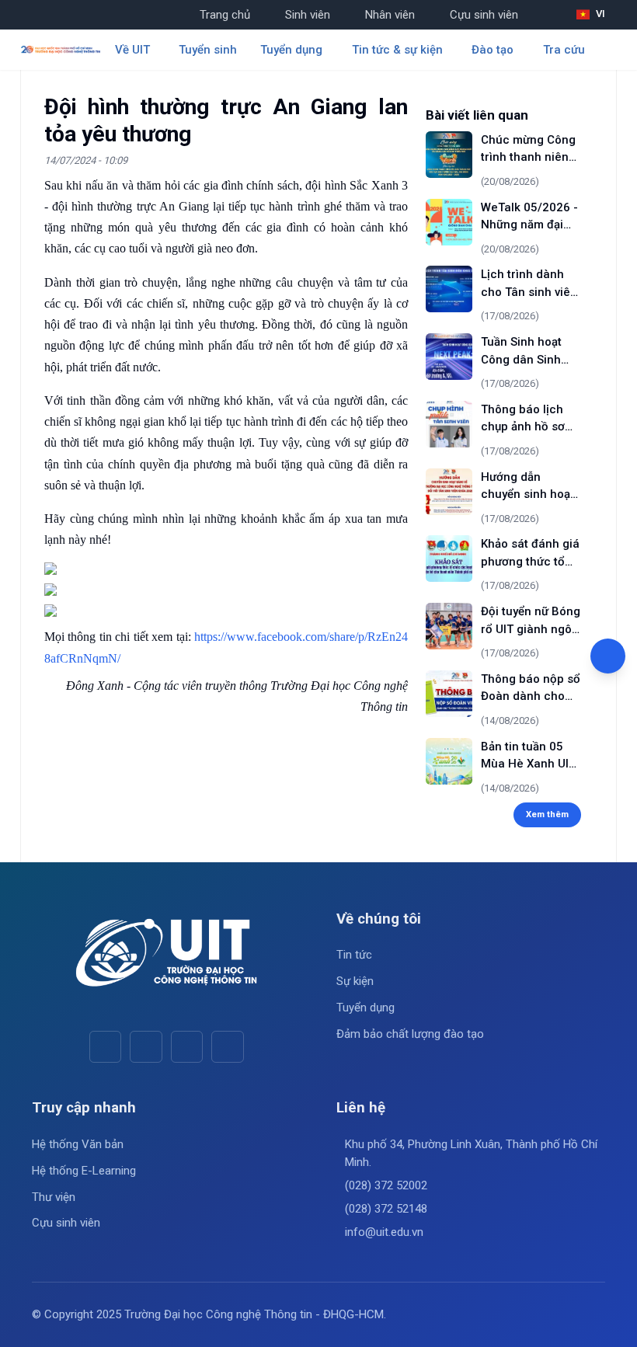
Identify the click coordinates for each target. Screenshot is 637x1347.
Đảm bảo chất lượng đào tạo (410, 1034)
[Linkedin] (227, 1047)
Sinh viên (307, 15)
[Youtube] (146, 1047)
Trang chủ (225, 15)
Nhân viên (390, 15)
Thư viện (53, 1197)
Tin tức (354, 955)
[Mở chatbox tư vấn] (607, 656)
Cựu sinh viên (484, 15)
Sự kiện (355, 981)
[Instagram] (187, 1047)
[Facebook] (105, 1047)
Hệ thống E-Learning (84, 1171)
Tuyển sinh (208, 50)
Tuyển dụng (365, 1008)
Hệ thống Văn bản (78, 1144)
